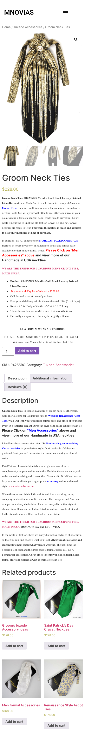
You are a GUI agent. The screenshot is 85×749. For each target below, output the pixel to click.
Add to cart (27, 351)
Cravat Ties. (9, 207)
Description (17, 378)
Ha (47, 443)
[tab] (17, 378)
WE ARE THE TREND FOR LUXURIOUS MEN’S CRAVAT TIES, (40, 268)
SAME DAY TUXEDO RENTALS (58, 240)
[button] (66, 12)
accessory (53, 481)
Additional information (50, 378)
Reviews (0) (18, 387)
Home (6, 27)
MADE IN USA (10, 273)
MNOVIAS (19, 12)
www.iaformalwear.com (21, 486)
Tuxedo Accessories (27, 27)
